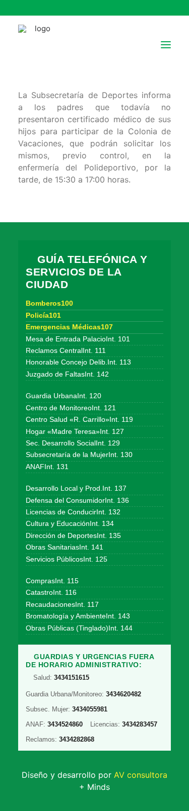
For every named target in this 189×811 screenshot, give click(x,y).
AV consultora (140, 775)
